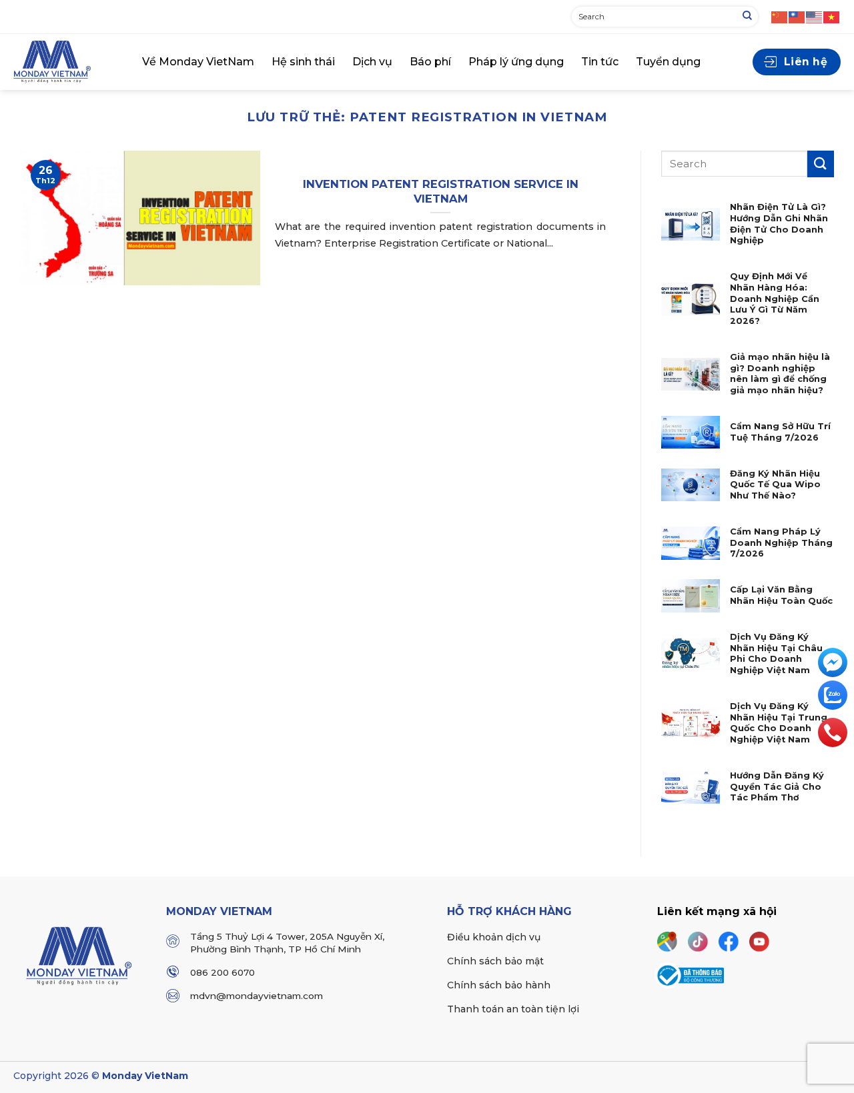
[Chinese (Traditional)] (797, 16)
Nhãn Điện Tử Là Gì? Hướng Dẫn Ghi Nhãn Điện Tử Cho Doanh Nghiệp (779, 223)
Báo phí (430, 61)
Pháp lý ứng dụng (516, 61)
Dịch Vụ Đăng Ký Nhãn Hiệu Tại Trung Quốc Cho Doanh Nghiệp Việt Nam (778, 722)
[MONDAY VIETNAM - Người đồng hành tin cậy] (67, 62)
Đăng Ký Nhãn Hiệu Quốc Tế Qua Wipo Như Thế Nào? (775, 485)
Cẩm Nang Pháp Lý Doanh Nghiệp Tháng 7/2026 (781, 542)
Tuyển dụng (668, 61)
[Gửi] (747, 17)
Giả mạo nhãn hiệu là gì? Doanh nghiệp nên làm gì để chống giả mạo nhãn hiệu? (780, 373)
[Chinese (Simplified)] (780, 16)
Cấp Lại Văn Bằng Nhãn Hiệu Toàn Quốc (781, 595)
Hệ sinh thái (303, 61)
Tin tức (599, 61)
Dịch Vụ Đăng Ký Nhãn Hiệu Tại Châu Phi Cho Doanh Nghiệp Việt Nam (776, 653)
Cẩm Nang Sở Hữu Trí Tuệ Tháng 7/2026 (780, 432)
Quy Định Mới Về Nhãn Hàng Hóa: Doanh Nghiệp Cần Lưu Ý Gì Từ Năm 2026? (774, 298)
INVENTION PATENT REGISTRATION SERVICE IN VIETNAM (440, 191)
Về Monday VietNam (198, 61)
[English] (814, 16)
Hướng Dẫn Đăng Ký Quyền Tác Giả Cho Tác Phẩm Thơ (777, 786)
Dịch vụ (372, 61)
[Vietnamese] (832, 16)
